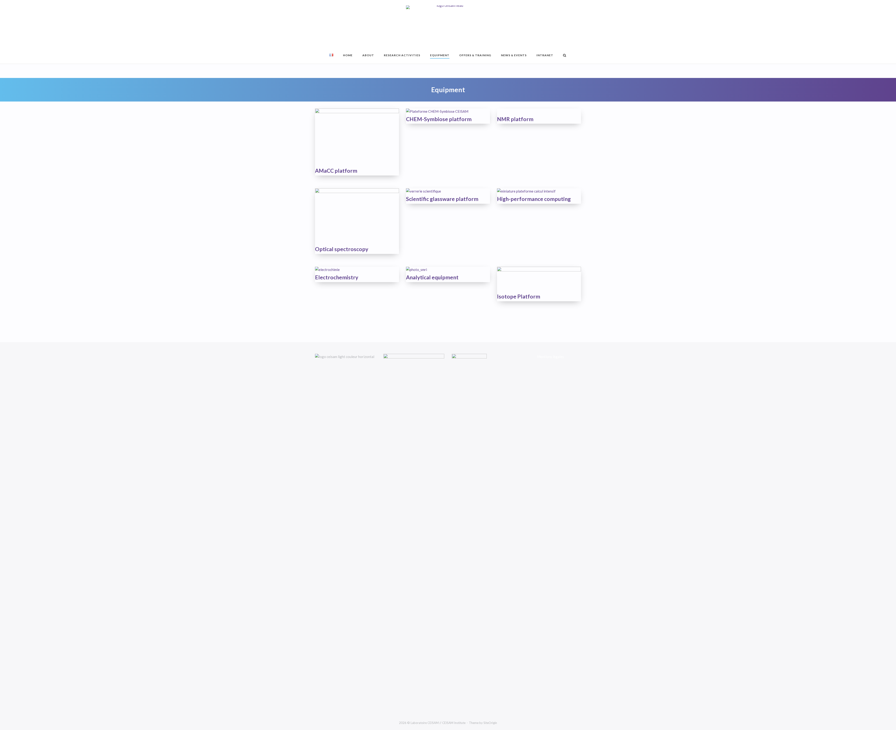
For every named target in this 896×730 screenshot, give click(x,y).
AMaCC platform (336, 170)
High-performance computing (534, 199)
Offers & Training (475, 55)
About (368, 55)
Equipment (439, 55)
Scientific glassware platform (442, 199)
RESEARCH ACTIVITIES (402, 55)
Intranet (544, 55)
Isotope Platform (518, 296)
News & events (514, 55)
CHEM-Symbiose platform (439, 119)
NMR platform (515, 119)
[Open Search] (565, 56)
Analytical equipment (432, 277)
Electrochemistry (336, 277)
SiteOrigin (490, 723)
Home (348, 55)
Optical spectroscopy (341, 249)
